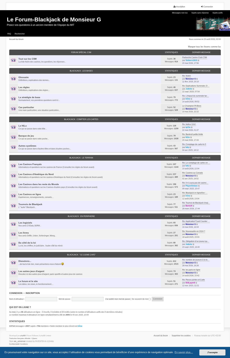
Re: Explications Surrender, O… (195, 86)
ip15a (188, 127)
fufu (187, 147)
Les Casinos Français (30, 164)
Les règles (24, 87)
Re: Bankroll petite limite (192, 134)
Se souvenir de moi (140, 299)
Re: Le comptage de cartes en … (196, 163)
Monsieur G (191, 79)
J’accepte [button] (212, 352)
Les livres (23, 232)
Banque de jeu (26, 136)
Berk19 (189, 206)
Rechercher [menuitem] (20, 34)
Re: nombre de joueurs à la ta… (195, 260)
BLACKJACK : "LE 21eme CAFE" (81, 255)
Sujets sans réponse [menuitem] (200, 13)
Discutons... (24, 261)
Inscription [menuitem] (180, 7)
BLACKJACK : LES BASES (81, 71)
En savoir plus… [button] (184, 352)
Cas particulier (26, 107)
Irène (188, 99)
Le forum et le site (28, 281)
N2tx (188, 137)
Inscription (33, 293)
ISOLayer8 (190, 283)
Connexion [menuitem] (208, 7)
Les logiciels (25, 222)
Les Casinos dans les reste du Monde (38, 184)
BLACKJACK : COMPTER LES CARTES (81, 119)
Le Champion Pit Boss (191, 106)
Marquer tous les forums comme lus (204, 47)
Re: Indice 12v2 (189, 124)
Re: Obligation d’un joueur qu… (195, 241)
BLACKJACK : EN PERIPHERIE (81, 216)
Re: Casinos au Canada (192, 173)
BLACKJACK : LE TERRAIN (81, 158)
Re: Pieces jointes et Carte (193, 280)
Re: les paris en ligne (191, 270)
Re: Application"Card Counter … (196, 221)
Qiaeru (34, 338)
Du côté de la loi (27, 242)
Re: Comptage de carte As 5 (194, 144)
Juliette (189, 89)
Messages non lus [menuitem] (180, 13)
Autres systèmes (27, 146)
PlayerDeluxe (192, 186)
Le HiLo (22, 125)
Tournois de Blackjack (30, 204)
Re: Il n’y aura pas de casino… (195, 183)
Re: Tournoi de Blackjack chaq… (196, 203)
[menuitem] (14, 344)
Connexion (15, 293)
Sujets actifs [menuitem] (217, 13)
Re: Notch (186, 76)
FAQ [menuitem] (9, 34)
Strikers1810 (191, 60)
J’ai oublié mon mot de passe (117, 299)
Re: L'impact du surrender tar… (195, 96)
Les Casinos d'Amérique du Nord (36, 174)
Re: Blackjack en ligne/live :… (194, 193)
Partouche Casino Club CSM (194, 57)
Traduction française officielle (19, 338)
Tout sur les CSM (27, 59)
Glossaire (23, 77)
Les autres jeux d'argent (31, 271)
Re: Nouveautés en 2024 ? (193, 231)
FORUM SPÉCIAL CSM (81, 52)
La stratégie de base (29, 97)
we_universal (19, 341)
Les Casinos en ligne (29, 194)
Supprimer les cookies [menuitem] (181, 336)
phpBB (22, 335)
